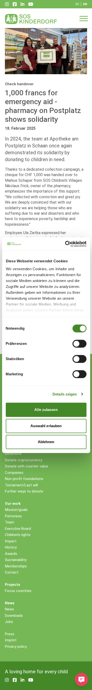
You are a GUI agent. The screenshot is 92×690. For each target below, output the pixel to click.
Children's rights (17, 535)
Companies (14, 472)
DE (77, 4)
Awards (11, 553)
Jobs (9, 622)
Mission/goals (16, 509)
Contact (11, 572)
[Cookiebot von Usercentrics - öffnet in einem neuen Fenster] (65, 244)
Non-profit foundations (24, 479)
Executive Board (18, 528)
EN (85, 4)
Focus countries (18, 591)
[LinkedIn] (22, 4)
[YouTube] (30, 4)
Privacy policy (16, 646)
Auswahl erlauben (46, 426)
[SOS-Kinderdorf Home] (31, 19)
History (11, 547)
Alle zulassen (45, 410)
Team (9, 522)
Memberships (16, 566)
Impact (10, 541)
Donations (13, 453)
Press (9, 634)
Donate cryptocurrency (23, 460)
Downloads (14, 615)
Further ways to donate (24, 491)
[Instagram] (7, 4)
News (9, 609)
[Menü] (84, 18)
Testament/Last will (21, 485)
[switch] (79, 344)
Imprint (10, 640)
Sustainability (15, 560)
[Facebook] (15, 4)
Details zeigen (65, 394)
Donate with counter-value (26, 466)
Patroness (13, 516)
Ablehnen (46, 442)
